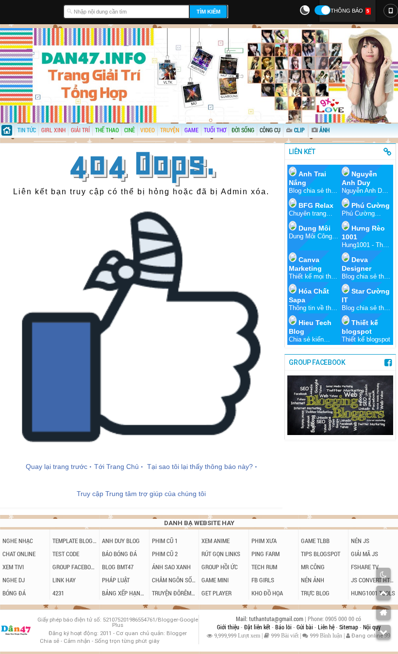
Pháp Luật (116, 580)
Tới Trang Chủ (116, 466)
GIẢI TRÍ (80, 130)
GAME (191, 130)
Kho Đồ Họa (267, 593)
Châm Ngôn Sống (174, 580)
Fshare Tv (365, 566)
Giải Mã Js (364, 553)
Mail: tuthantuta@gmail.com (270, 619)
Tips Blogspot (320, 553)
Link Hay (64, 580)
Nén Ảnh (312, 580)
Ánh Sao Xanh (171, 566)
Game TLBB (315, 540)
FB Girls (262, 580)
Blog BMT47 (117, 566)
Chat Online (18, 553)
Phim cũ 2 (165, 553)
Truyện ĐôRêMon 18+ (174, 593)
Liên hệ (327, 627)
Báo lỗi (284, 627)
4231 (58, 593)
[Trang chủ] (7, 131)
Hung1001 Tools (373, 593)
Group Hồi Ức (219, 566)
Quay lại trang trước (56, 466)
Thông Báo (350, 11)
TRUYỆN (169, 130)
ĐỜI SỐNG (243, 130)
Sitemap (349, 627)
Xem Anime (215, 540)
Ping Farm (265, 553)
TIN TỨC (26, 130)
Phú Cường (370, 205)
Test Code (65, 553)
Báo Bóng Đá (119, 553)
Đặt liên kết (258, 627)
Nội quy (372, 627)
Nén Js (360, 540)
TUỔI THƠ (215, 130)
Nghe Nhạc (17, 540)
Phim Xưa (264, 540)
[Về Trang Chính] (383, 613)
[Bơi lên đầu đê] (383, 593)
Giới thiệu (229, 627)
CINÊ (129, 130)
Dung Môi (314, 228)
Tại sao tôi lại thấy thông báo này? (200, 466)
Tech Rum (264, 566)
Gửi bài (306, 627)
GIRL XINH (53, 130)
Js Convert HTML (373, 580)
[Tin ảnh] (330, 127)
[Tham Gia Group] (340, 432)
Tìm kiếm (208, 12)
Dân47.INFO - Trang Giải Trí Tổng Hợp (29, 10)
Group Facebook (74, 566)
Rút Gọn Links (220, 553)
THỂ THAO (107, 130)
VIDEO (147, 130)
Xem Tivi (13, 566)
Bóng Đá (14, 593)
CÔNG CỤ (270, 130)
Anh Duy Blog (121, 540)
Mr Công (313, 566)
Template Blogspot (74, 540)
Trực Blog (315, 593)
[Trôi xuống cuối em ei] (383, 632)
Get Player (216, 593)
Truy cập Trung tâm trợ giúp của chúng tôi (141, 493)
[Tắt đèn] (383, 575)
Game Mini (215, 580)
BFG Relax (315, 205)
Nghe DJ (13, 580)
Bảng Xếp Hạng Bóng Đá (124, 593)
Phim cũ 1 (165, 540)
